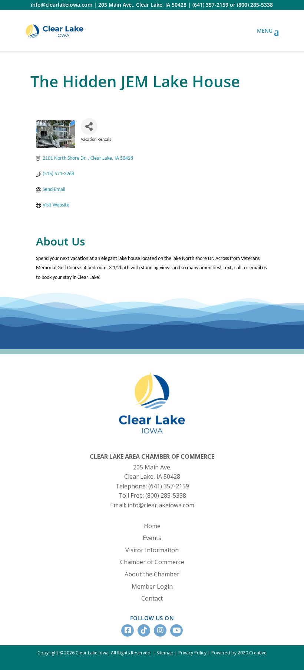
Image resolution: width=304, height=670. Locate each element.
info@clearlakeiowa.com (61, 4)
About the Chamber (152, 574)
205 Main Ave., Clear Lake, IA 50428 (142, 4)
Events (152, 538)
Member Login (152, 586)
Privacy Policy (192, 653)
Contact (152, 598)
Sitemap (165, 653)
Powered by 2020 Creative (239, 653)
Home (152, 526)
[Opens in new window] (54, 30)
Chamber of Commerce (152, 562)
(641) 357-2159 (210, 4)
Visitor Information (152, 550)
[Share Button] (89, 126)
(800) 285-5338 (255, 4)
